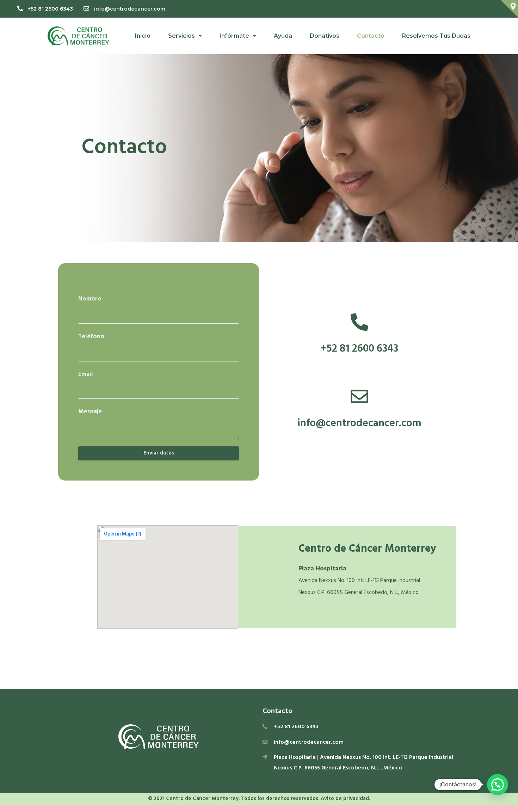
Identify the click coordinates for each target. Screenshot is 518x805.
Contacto (370, 35)
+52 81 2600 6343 (359, 348)
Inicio (142, 35)
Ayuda (283, 35)
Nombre (89, 299)
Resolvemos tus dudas (436, 35)
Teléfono (91, 337)
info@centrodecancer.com (359, 423)
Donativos (324, 35)
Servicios (181, 35)
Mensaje (90, 412)
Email (85, 374)
